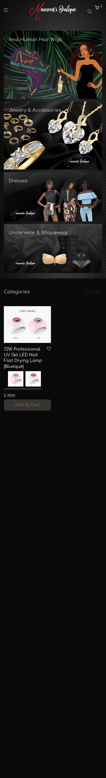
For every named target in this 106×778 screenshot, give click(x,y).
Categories (17, 291)
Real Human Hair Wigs (35, 39)
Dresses (18, 180)
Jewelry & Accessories (35, 110)
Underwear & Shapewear (38, 232)
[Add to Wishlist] (49, 348)
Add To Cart (27, 405)
